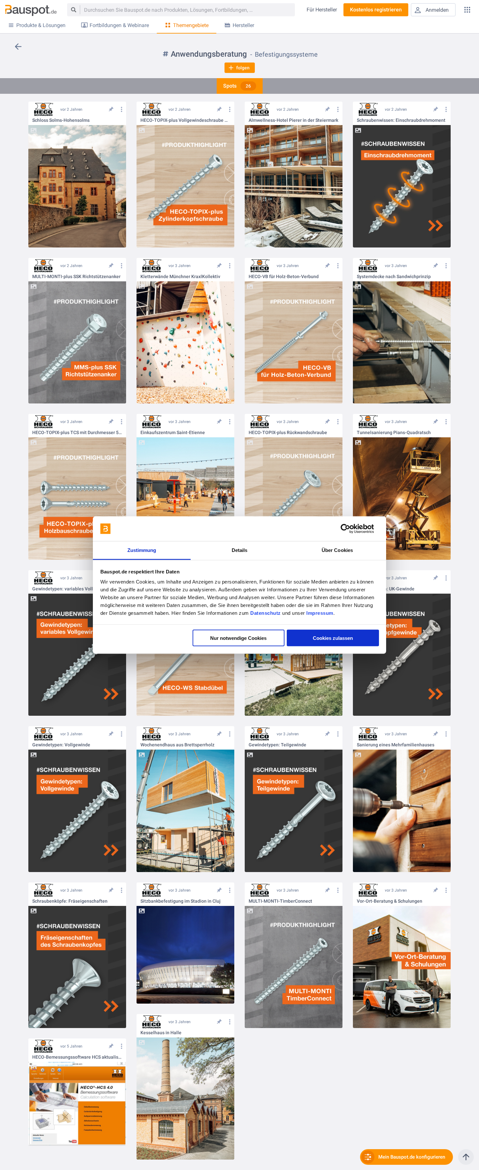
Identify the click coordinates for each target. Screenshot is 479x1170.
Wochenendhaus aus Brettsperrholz (177, 744)
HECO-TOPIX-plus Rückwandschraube (288, 432)
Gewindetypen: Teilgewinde (277, 744)
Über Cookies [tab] (337, 550)
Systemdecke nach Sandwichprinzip (394, 276)
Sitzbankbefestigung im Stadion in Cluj (180, 901)
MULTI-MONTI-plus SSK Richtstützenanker (76, 276)
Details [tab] (240, 550)
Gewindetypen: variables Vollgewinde (71, 588)
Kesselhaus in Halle (160, 1032)
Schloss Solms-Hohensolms (61, 120)
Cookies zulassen (333, 638)
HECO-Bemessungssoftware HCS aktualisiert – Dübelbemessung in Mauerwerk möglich (77, 1057)
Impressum (319, 613)
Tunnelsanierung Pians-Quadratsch (394, 432)
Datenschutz (265, 613)
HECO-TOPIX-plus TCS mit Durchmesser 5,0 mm (77, 432)
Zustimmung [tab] (141, 550)
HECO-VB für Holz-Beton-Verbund (284, 276)
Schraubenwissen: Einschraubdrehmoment (401, 120)
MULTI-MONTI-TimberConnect (280, 901)
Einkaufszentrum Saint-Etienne (172, 432)
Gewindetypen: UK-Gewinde (385, 588)
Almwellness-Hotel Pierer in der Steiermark (293, 120)
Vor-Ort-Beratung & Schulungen (389, 901)
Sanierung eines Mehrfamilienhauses (395, 744)
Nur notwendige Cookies (238, 638)
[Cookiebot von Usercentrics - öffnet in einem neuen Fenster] (350, 529)
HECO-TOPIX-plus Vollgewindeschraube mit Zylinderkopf (185, 120)
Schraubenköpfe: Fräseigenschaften (70, 901)
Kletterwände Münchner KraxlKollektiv (180, 276)
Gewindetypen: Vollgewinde (61, 744)
